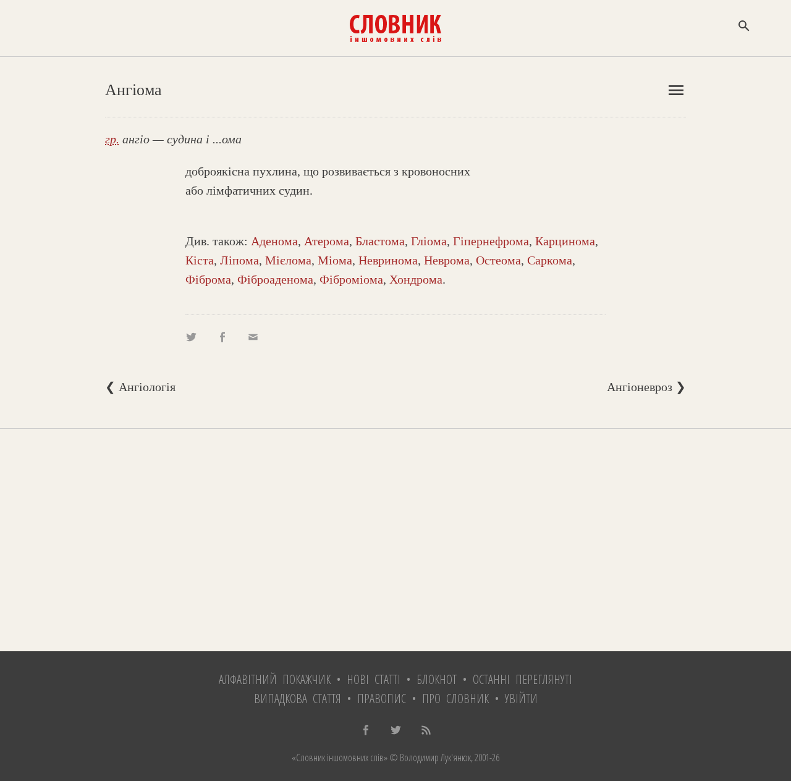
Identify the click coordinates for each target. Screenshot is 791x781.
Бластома (380, 241)
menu (676, 90)
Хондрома (415, 279)
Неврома (447, 260)
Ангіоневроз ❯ (646, 387)
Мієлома (288, 260)
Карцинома (565, 241)
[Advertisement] (395, 540)
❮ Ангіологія (140, 387)
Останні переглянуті (522, 679)
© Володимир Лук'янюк (429, 757)
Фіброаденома (275, 279)
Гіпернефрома (491, 241)
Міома (335, 260)
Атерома (326, 241)
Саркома (549, 260)
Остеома (498, 260)
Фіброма (208, 279)
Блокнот (437, 679)
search (744, 26)
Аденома (274, 241)
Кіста (199, 260)
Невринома (388, 260)
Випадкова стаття (297, 698)
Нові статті (373, 679)
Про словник (455, 698)
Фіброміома (351, 279)
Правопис (381, 698)
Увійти (521, 698)
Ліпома (239, 260)
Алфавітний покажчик (275, 679)
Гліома (429, 241)
